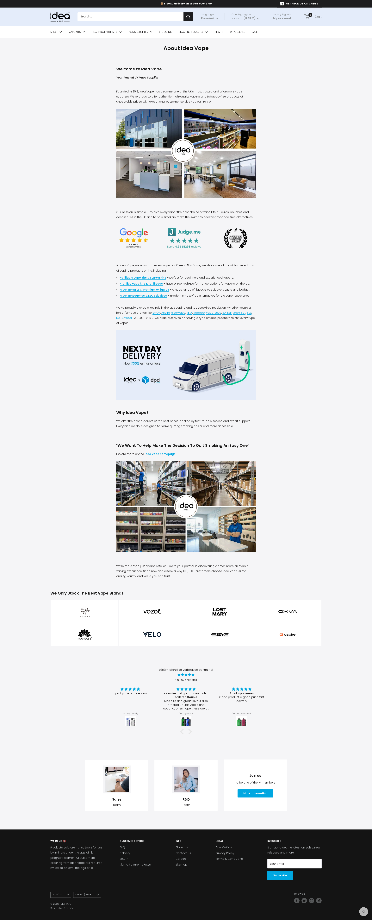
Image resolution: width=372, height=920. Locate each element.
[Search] (188, 17)
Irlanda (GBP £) (83, 894)
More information (255, 793)
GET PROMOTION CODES (302, 3)
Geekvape (178, 313)
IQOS (119, 318)
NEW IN (218, 32)
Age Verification (226, 847)
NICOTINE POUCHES (190, 32)
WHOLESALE (237, 32)
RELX (189, 313)
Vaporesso (213, 313)
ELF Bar (227, 313)
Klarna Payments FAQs (135, 864)
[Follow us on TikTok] (319, 900)
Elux (249, 313)
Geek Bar (239, 313)
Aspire (165, 313)
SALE (254, 32)
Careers (181, 859)
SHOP (54, 32)
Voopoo (199, 313)
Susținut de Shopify (61, 908)
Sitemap (181, 864)
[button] (183, 731)
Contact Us (183, 853)
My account (282, 18)
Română (58, 894)
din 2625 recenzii (186, 680)
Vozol (127, 318)
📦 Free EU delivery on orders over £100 (186, 3)
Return (124, 859)
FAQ (122, 847)
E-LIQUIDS (165, 32)
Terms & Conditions (229, 859)
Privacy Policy (225, 853)
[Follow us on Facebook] (297, 900)
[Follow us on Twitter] (304, 900)
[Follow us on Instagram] (311, 900)
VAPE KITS (75, 32)
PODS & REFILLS (138, 32)
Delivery (125, 853)
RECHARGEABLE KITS (104, 32)
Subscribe (280, 875)
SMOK (156, 313)
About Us (182, 847)
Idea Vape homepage (160, 454)
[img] (186, 674)
